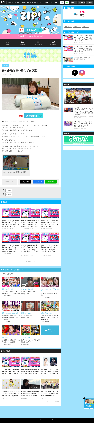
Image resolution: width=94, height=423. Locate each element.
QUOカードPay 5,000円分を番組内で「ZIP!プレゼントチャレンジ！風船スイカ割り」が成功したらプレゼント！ (10, 372)
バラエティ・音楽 (25, 2)
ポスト (27, 181)
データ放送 (53, 44)
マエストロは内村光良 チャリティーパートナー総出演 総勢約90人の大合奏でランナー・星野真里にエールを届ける (49, 394)
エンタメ (8, 190)
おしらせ (85, 26)
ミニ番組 (46, 2)
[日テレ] (3, 2)
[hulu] (67, 2)
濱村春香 (8, 194)
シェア (40, 181)
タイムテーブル (38, 44)
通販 (56, 2)
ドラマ (9, 2)
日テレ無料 (82, 14)
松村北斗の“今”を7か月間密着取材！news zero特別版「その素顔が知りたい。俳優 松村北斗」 (30, 394)
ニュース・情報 (16, 2)
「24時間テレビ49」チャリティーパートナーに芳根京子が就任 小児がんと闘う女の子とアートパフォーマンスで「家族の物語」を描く (11, 394)
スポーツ (36, 2)
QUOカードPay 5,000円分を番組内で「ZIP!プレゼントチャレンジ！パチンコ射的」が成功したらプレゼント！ (30, 372)
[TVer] (62, 2)
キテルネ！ (77, 26)
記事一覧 (22, 44)
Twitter (75, 73)
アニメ (41, 2)
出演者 (7, 44)
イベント (51, 2)
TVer (30, 116)
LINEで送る (51, 181)
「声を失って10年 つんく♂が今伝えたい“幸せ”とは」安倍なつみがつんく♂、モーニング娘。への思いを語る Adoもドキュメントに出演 (50, 372)
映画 (31, 2)
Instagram (82, 73)
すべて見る (29, 261)
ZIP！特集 (5, 65)
